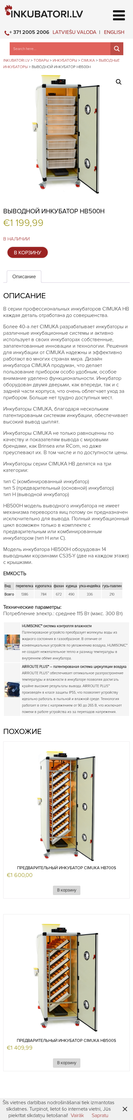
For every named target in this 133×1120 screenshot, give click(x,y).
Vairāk (77, 1115)
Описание (24, 276)
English (114, 32)
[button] (119, 82)
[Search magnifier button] (116, 48)
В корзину (27, 252)
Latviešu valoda (75, 32)
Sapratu (100, 1115)
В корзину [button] (66, 890)
